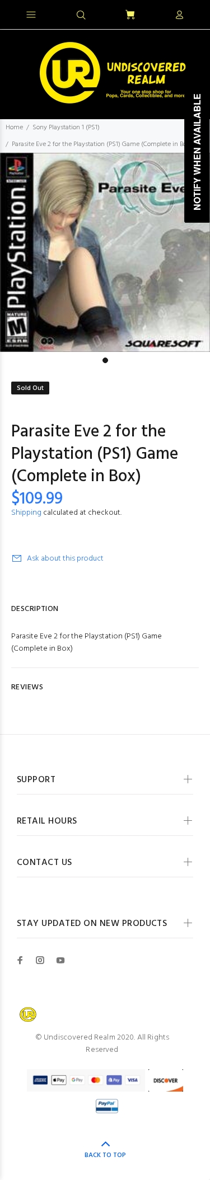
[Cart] (130, 15)
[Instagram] (40, 960)
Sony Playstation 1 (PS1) (66, 127)
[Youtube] (60, 960)
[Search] (81, 15)
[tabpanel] (105, 252)
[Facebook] (20, 960)
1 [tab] (105, 360)
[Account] (179, 15)
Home (14, 127)
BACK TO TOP (105, 1155)
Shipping (26, 512)
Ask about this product (65, 558)
